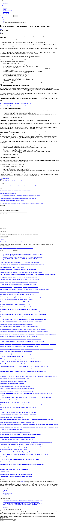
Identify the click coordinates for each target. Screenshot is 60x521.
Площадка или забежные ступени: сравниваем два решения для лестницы (18, 277)
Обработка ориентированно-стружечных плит (11, 356)
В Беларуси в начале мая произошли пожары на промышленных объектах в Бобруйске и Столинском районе (29, 427)
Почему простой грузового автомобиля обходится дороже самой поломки (18, 284)
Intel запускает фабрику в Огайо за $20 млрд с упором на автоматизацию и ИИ (20, 447)
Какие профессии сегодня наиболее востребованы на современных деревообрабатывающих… (23, 241)
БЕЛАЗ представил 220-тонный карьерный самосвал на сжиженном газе (19, 292)
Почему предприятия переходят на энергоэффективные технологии (18, 414)
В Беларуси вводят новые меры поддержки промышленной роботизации (19, 358)
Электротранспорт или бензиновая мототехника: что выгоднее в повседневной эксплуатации (23, 311)
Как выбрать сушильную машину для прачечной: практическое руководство (19, 407)
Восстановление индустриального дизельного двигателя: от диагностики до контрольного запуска (25, 289)
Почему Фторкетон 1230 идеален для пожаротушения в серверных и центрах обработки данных (24, 454)
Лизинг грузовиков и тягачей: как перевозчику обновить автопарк (16, 299)
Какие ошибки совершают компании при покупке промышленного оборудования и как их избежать (26, 349)
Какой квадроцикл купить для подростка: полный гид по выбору (16, 306)
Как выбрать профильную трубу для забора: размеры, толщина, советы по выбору (20, 297)
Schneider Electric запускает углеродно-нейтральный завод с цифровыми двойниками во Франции (26, 442)
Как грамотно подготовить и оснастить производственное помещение (18, 309)
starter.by (22, 481)
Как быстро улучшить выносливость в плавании (12, 383)
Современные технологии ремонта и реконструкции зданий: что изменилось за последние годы (24, 366)
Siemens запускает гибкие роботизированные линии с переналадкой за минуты (20, 434)
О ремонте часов (4, 471)
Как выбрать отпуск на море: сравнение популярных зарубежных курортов (19, 346)
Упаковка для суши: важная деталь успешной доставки (13, 381)
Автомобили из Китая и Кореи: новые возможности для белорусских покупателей (20, 339)
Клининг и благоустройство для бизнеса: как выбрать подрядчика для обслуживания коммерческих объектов (29, 424)
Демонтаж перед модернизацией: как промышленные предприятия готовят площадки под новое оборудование (28, 334)
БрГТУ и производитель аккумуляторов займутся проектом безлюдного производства (23, 314)
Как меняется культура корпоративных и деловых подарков (15, 402)
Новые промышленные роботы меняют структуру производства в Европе (19, 459)
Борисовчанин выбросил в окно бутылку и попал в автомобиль (17, 476)
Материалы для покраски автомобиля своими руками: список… (16, 103)
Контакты (5, 3)
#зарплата (2, 178)
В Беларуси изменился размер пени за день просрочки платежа (16, 190)
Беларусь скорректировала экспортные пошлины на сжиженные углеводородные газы (23, 371)
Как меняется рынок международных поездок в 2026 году (14, 378)
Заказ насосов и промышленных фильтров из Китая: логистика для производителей (21, 404)
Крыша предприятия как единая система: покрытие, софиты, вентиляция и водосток (21, 272)
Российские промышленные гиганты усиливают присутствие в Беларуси (21, 259)
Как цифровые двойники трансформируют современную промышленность (19, 461)
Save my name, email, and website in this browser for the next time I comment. (19, 234)
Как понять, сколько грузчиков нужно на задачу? (12, 267)
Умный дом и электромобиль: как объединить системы (14, 449)
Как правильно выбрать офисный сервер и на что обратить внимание (17, 399)
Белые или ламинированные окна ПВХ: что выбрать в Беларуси (16, 304)
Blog (1, 29)
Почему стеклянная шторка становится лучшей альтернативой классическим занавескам (22, 341)
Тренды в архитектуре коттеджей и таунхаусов (11, 417)
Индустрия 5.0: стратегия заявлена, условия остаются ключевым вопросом (20, 456)
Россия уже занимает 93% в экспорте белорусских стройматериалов (20, 258)
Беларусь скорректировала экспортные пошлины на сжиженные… (16, 248)
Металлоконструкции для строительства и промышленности (16, 466)
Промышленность (7, 10)
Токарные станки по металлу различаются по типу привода (15, 386)
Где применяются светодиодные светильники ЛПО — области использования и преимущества (24, 301)
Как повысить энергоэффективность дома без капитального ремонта (17, 354)
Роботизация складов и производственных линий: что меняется (17, 409)
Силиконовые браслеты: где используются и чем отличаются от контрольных (22, 257)
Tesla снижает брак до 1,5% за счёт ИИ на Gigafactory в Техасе (16, 451)
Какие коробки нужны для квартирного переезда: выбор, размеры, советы (18, 282)
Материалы (6, 13)
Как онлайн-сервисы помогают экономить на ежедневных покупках (17, 388)
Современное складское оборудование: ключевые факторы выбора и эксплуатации (20, 368)
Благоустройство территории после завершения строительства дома (17, 294)
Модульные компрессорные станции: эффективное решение (15, 432)
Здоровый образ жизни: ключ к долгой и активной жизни (15, 469)
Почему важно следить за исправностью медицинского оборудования (17, 437)
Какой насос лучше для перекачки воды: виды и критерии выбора (16, 324)
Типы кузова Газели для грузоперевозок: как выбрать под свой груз (17, 391)
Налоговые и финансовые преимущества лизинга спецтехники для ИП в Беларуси (20, 361)
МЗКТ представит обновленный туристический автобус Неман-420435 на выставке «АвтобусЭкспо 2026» (28, 274)
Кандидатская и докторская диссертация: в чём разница (14, 316)
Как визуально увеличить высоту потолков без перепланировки (16, 351)
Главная (5, 8)
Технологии (6, 12)
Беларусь (7, 178)
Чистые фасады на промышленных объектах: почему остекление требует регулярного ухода (23, 329)
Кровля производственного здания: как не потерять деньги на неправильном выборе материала (24, 331)
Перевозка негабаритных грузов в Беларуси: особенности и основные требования (20, 279)
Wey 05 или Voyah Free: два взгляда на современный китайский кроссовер (18, 336)
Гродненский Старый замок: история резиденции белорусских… (16, 105)
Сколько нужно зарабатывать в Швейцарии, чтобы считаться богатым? (18, 185)
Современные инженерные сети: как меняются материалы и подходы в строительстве (21, 444)
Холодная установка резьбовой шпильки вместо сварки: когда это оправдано (19, 326)
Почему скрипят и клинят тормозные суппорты (12, 429)
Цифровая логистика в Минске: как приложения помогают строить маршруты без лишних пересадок (25, 397)
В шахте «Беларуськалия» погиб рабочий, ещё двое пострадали (17, 363)
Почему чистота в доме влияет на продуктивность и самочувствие (16, 439)
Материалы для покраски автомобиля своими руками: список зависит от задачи (23, 254)
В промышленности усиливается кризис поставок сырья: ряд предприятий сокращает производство (26, 419)
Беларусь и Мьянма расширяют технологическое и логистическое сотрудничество (22, 464)
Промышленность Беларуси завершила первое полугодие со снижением (19, 287)
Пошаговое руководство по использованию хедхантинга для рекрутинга (18, 412)
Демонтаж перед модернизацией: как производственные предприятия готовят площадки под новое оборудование (28, 376)
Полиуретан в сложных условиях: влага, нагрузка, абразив (14, 373)
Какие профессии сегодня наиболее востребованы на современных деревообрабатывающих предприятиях (28, 344)
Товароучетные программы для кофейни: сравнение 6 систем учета (17, 422)
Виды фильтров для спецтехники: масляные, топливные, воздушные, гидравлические (21, 321)
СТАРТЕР (2, 5)
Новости (5, 9)
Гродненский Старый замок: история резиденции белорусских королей (21, 255)
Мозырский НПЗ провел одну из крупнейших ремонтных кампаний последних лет (22, 264)
